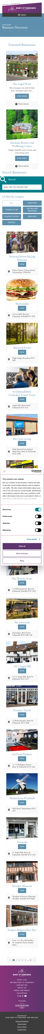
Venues (11, 222)
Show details (32, 539)
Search (12, 179)
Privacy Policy (22, 1027)
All (11, 203)
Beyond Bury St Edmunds (22, 982)
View (22, 264)
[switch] (38, 516)
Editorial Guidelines (22, 1021)
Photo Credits (22, 1024)
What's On (22, 980)
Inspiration (22, 985)
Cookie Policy (22, 1030)
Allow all (22, 546)
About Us (22, 988)
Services (32, 216)
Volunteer (22, 993)
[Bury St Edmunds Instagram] (20, 996)
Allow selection (22, 553)
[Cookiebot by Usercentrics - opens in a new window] (31, 471)
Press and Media (22, 990)
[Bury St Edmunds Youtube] (25, 996)
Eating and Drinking (32, 210)
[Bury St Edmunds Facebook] (17, 996)
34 (30, 960)
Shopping (32, 203)
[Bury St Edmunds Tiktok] (22, 996)
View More (22, 96)
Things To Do (11, 210)
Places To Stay (12, 216)
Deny (22, 561)
